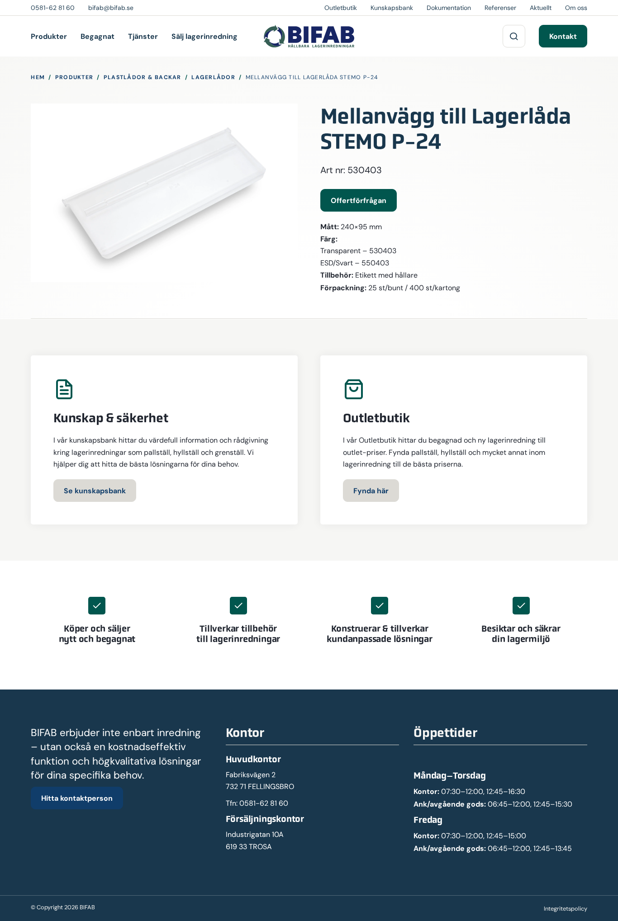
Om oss (576, 8)
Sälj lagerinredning (204, 36)
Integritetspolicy (565, 908)
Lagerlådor (213, 77)
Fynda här (371, 490)
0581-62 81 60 (263, 803)
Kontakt (563, 36)
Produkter (49, 36)
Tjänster (143, 36)
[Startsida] (309, 36)
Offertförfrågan (358, 200)
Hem (38, 77)
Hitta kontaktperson (77, 798)
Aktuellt (540, 8)
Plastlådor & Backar (142, 77)
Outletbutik (340, 8)
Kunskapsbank (392, 8)
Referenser (500, 8)
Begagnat (97, 36)
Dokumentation (449, 8)
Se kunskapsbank (95, 490)
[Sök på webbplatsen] (514, 36)
